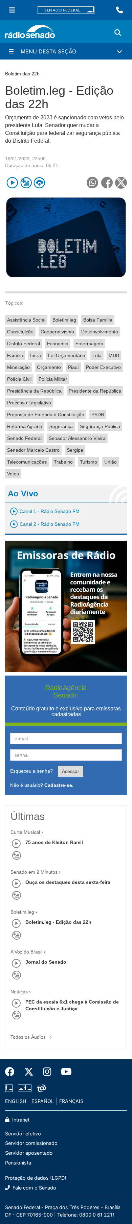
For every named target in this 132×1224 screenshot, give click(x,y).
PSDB (97, 414)
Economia (57, 343)
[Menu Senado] (12, 10)
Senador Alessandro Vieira (77, 438)
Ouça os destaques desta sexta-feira (67, 882)
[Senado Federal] (66, 10)
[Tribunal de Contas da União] (40, 1088)
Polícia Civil (19, 379)
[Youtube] (64, 1072)
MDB (114, 355)
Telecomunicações (27, 462)
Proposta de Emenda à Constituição (45, 414)
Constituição (20, 331)
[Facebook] (12, 1072)
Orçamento (49, 367)
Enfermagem (89, 343)
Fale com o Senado (33, 1188)
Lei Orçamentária (66, 355)
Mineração (18, 367)
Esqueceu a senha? (31, 771)
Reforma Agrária (24, 426)
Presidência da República (34, 391)
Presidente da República (95, 391)
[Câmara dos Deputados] (10, 1088)
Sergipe (75, 450)
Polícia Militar (53, 379)
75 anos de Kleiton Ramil (54, 842)
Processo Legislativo (29, 402)
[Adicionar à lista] (26, 182)
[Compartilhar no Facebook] (107, 182)
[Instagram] (47, 1072)
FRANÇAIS (71, 1101)
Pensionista (18, 1163)
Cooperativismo (57, 331)
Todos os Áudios (28, 1037)
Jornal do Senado (45, 962)
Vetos (13, 473)
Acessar (70, 771)
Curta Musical (25, 832)
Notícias (19, 991)
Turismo (88, 462)
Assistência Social (26, 320)
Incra (35, 355)
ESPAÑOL (42, 1101)
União (110, 462)
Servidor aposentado (29, 1153)
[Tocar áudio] (12, 182)
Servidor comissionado (31, 1143)
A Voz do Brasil (26, 952)
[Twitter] (28, 1072)
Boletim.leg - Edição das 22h (58, 922)
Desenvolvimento (99, 331)
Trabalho (63, 462)
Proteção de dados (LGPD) (35, 1178)
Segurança (61, 426)
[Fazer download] (39, 182)
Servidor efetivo (23, 1133)
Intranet (20, 1120)
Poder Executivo (103, 367)
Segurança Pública (100, 426)
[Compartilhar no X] (121, 183)
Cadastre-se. (58, 785)
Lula (97, 355)
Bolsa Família (97, 320)
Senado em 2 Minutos (34, 872)
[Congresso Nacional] (24, 1088)
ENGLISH (15, 1101)
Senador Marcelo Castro (33, 450)
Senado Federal (24, 438)
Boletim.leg (64, 320)
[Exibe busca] (118, 33)
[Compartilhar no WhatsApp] (92, 182)
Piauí (73, 367)
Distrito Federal (23, 343)
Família (15, 355)
